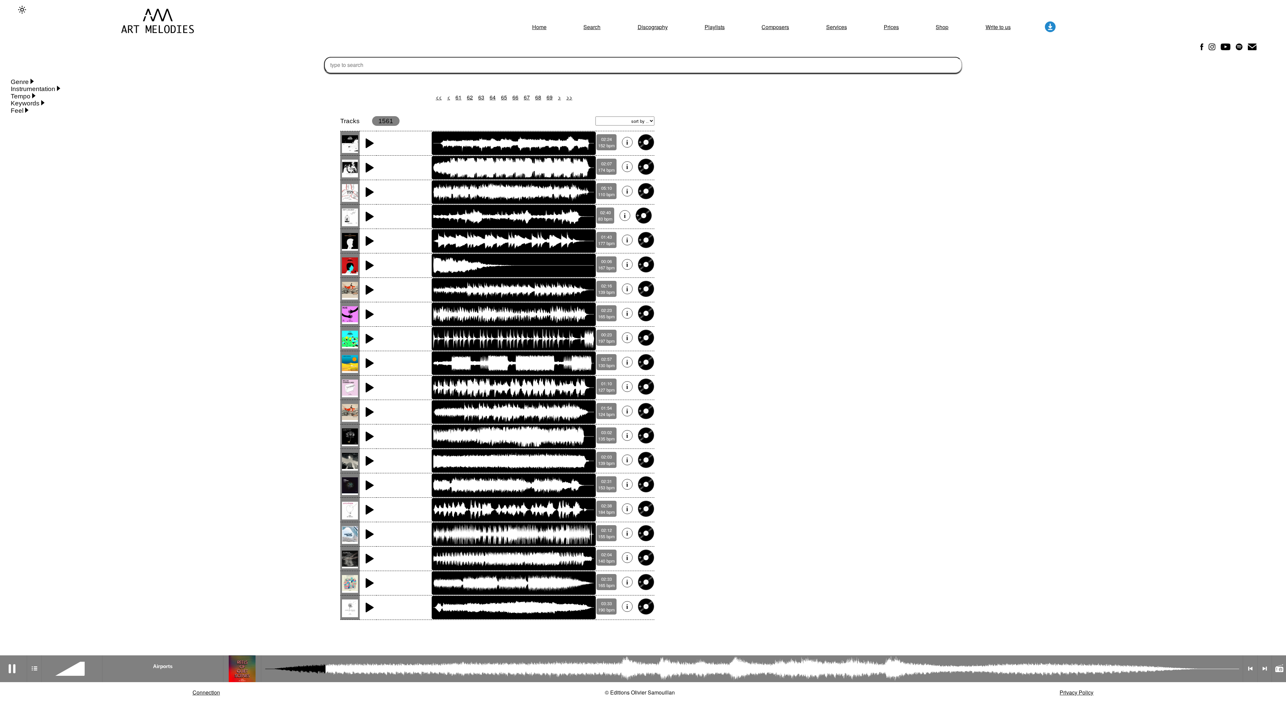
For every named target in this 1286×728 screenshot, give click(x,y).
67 (527, 97)
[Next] (1265, 669)
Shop (942, 27)
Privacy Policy (1076, 692)
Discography (653, 27)
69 (550, 97)
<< (439, 97)
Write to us (998, 27)
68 (538, 97)
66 (515, 97)
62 (470, 97)
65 (504, 97)
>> (569, 97)
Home (539, 27)
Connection (206, 692)
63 (481, 97)
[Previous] (1250, 669)
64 (493, 97)
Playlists (715, 27)
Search (591, 27)
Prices (891, 27)
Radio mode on (1279, 669)
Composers (775, 27)
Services (836, 27)
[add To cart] (646, 142)
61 (458, 97)
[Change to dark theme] (22, 9)
